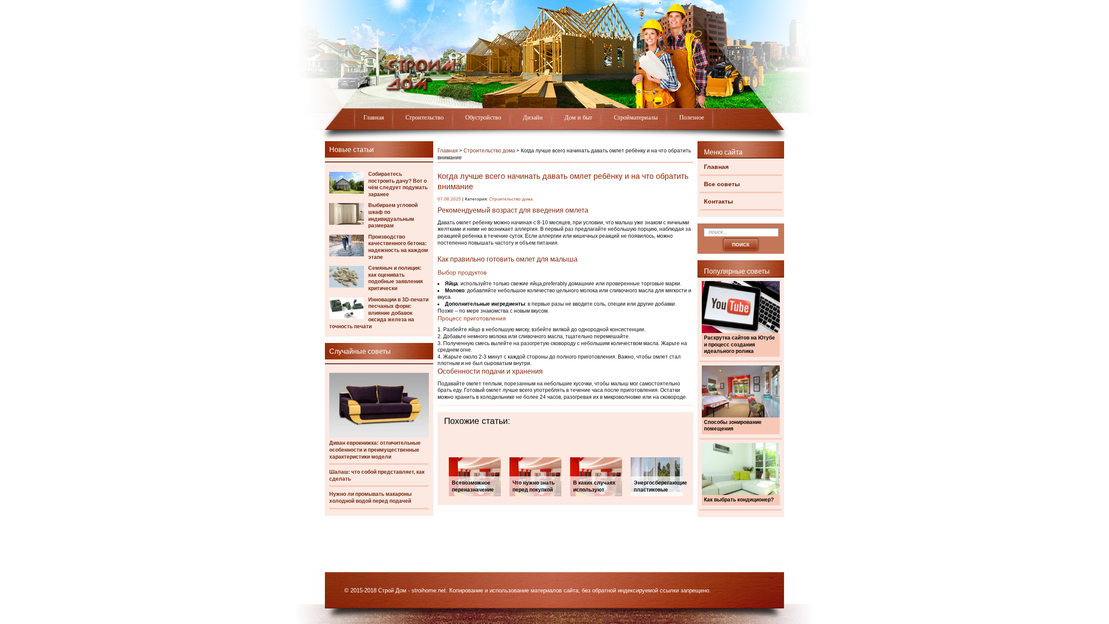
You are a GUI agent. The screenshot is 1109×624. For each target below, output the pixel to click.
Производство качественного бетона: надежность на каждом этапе (398, 247)
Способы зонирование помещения (733, 425)
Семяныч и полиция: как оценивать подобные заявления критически (395, 278)
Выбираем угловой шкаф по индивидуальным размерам (393, 215)
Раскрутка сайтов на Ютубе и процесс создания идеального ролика (739, 344)
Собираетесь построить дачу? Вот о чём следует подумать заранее (398, 184)
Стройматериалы (636, 117)
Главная (373, 117)
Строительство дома (489, 151)
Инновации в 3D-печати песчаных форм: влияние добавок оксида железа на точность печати (378, 313)
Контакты (718, 201)
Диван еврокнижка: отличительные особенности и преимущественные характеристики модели (375, 449)
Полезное (691, 117)
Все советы (722, 184)
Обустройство (483, 117)
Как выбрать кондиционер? (739, 500)
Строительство (424, 117)
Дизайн (533, 117)
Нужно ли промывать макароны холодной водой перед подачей (370, 497)
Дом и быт (578, 117)
